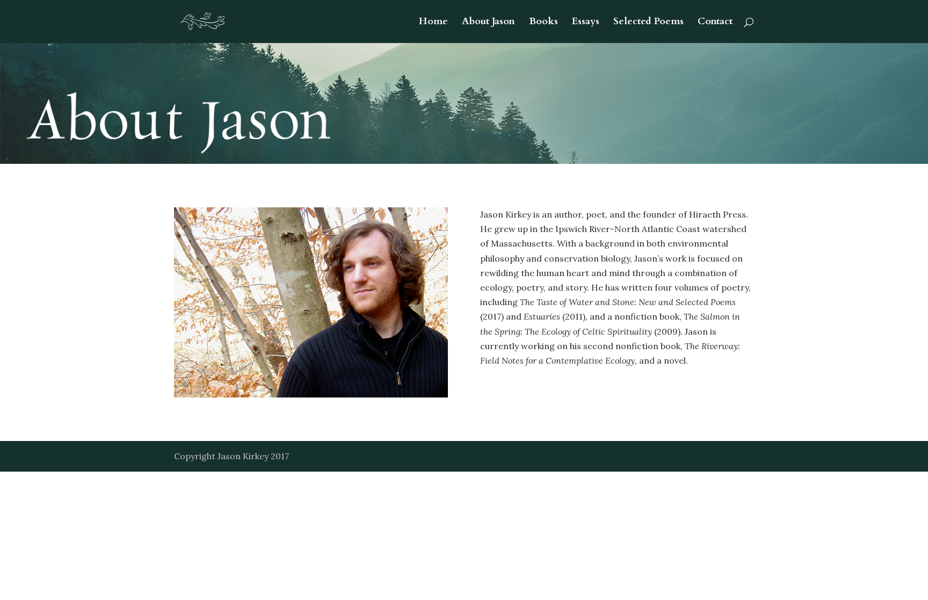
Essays (585, 23)
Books (543, 23)
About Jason (488, 23)
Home (433, 23)
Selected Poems (648, 23)
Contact (715, 23)
